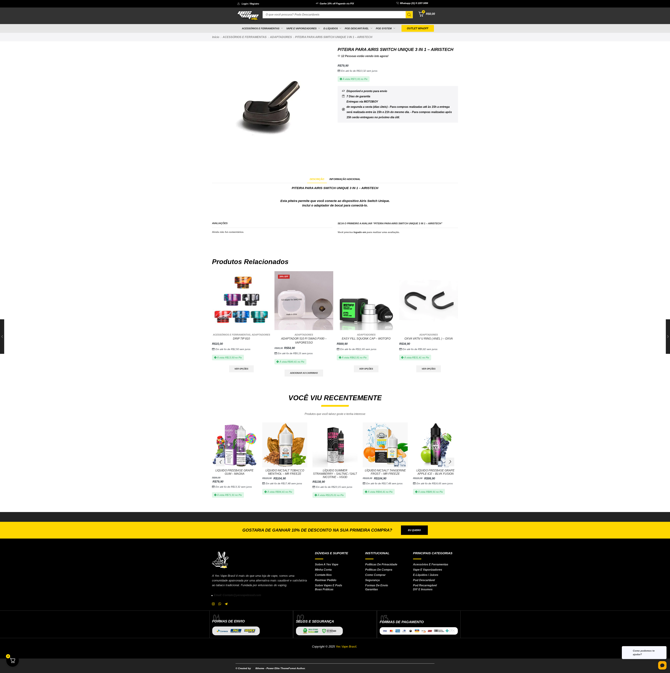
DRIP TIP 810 (241, 338)
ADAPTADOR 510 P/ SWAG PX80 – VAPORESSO (304, 340)
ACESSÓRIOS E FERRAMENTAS (245, 37)
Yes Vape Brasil (346, 646)
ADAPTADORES (281, 37)
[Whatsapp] (219, 604)
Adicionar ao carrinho (304, 373)
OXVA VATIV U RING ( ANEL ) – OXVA (428, 338)
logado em (359, 232)
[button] (248, 4)
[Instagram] (213, 604)
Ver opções (241, 369)
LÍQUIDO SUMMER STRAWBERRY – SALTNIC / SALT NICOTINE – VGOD (335, 474)
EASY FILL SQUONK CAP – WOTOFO (366, 338)
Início (215, 37)
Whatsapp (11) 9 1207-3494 (414, 3)
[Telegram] (226, 604)
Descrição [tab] (317, 179)
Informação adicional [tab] (344, 179)
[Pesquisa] (409, 14)
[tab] (317, 179)
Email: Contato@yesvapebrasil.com (237, 595)
